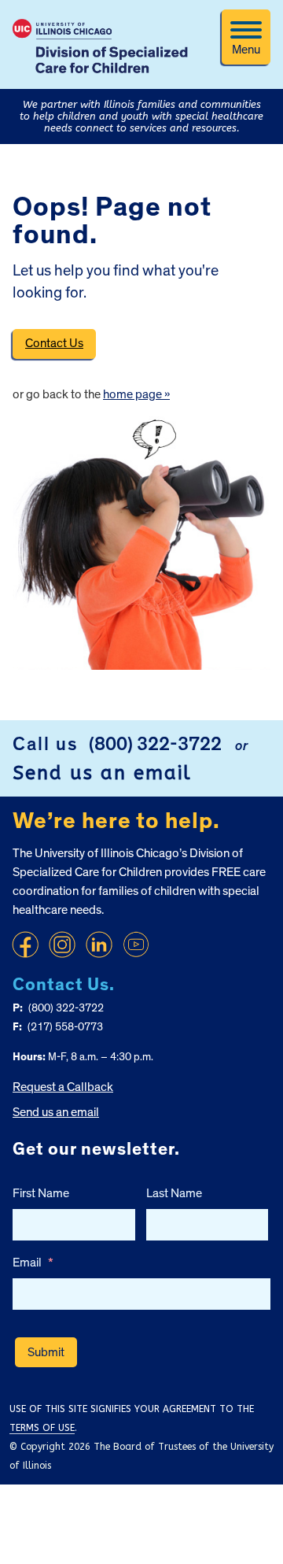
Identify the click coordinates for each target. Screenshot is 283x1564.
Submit (46, 1352)
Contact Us (54, 343)
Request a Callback (63, 1087)
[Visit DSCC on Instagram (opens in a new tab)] (62, 944)
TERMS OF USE (42, 1427)
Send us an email (102, 773)
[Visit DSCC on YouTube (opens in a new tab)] (136, 944)
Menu (246, 49)
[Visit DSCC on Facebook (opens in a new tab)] (25, 944)
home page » (136, 394)
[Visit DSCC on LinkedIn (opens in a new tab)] (99, 944)
